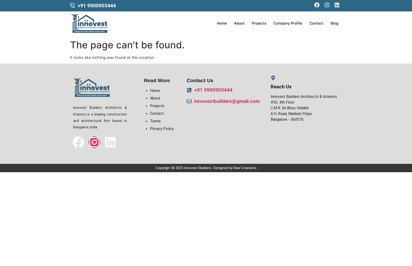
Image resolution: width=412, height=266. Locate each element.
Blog (334, 23)
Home (222, 23)
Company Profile (287, 23)
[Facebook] (78, 142)
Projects (259, 23)
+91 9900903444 (96, 6)
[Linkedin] (110, 142)
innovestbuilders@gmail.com (227, 101)
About (239, 23)
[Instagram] (94, 142)
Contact (316, 23)
